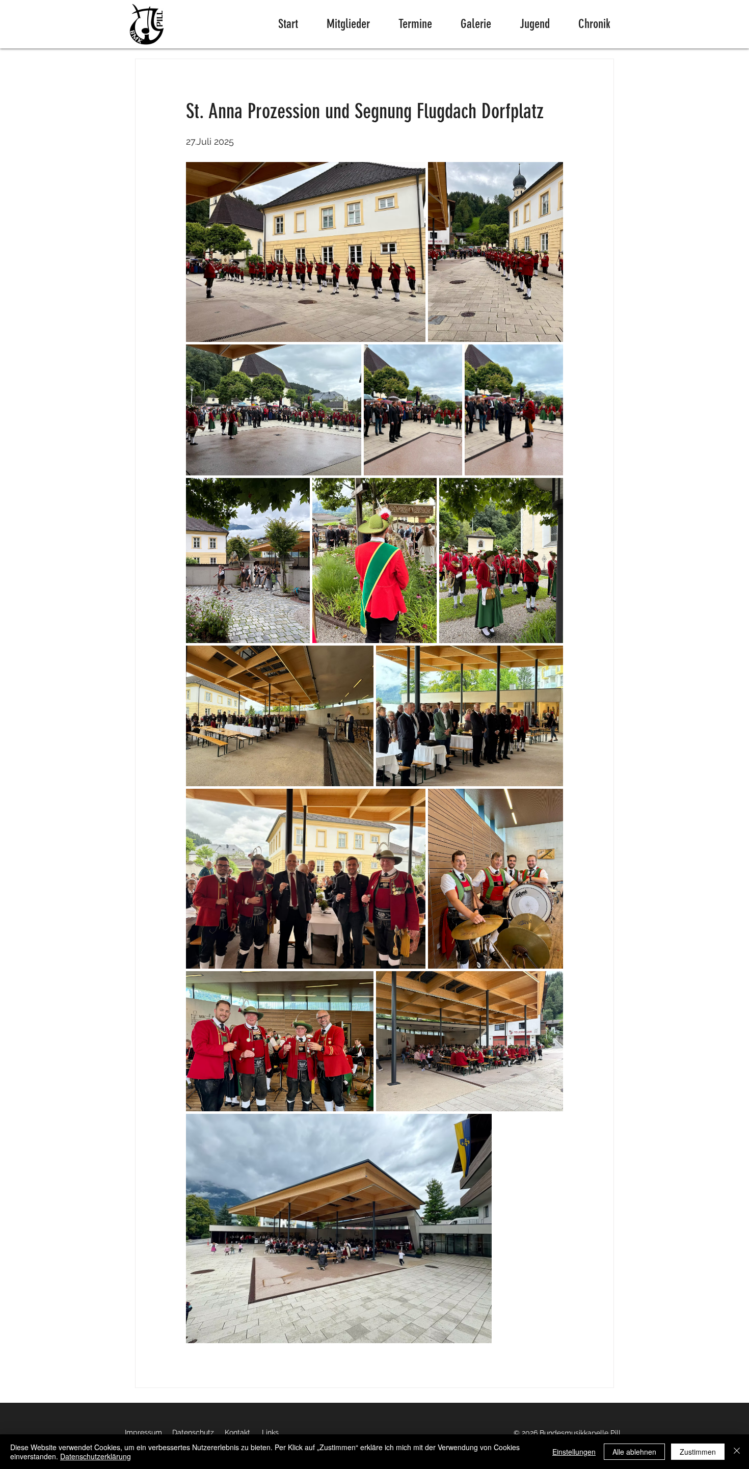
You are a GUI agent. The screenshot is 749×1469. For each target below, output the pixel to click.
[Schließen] (737, 1452)
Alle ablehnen (634, 1452)
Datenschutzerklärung (95, 1456)
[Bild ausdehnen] (305, 252)
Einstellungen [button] (574, 1452)
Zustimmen (698, 1452)
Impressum (143, 1432)
